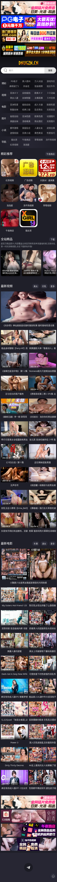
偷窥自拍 (14, 116)
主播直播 (38, 97)
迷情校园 (14, 133)
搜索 (50, 70)
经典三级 (26, 109)
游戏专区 (51, 81)
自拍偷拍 (26, 92)
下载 (53, 239)
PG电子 (14, 81)
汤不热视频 (51, 139)
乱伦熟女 (38, 109)
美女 (36, 286)
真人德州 (26, 81)
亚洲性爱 (14, 104)
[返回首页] (53, 876)
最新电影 (7, 543)
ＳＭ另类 (51, 97)
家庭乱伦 (26, 128)
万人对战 (38, 81)
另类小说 (26, 133)
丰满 (36, 543)
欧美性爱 (51, 104)
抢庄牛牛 (51, 86)
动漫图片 (51, 116)
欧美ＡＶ (38, 92)
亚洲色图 (26, 116)
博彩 (4, 83)
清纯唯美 (26, 121)
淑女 (44, 543)
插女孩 (14, 139)
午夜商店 (26, 139)
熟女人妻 (14, 97)
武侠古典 (51, 128)
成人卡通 (38, 104)
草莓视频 (38, 139)
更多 (53, 286)
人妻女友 (38, 128)
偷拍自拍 (26, 104)
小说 (4, 130)
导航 (4, 141)
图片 (4, 118)
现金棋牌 (38, 86)
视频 (4, 95)
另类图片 (51, 121)
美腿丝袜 (14, 121)
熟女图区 (38, 121)
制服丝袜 (14, 109)
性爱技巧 (51, 133)
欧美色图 (38, 116)
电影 (4, 106)
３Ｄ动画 (51, 92)
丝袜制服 (26, 97)
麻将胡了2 (14, 86)
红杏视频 (14, 144)
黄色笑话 (38, 133)
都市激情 (14, 128)
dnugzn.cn (28, 63)
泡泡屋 (26, 144)
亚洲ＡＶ (14, 92)
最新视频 (7, 286)
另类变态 (51, 109)
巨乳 (44, 286)
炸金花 (26, 86)
